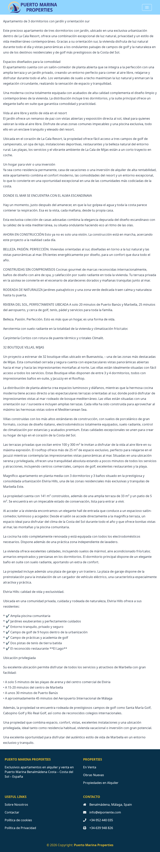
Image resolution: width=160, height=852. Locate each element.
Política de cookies (18, 820)
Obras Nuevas (93, 775)
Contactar (12, 812)
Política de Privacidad (20, 828)
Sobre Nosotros (16, 804)
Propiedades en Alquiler (100, 783)
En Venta (89, 767)
